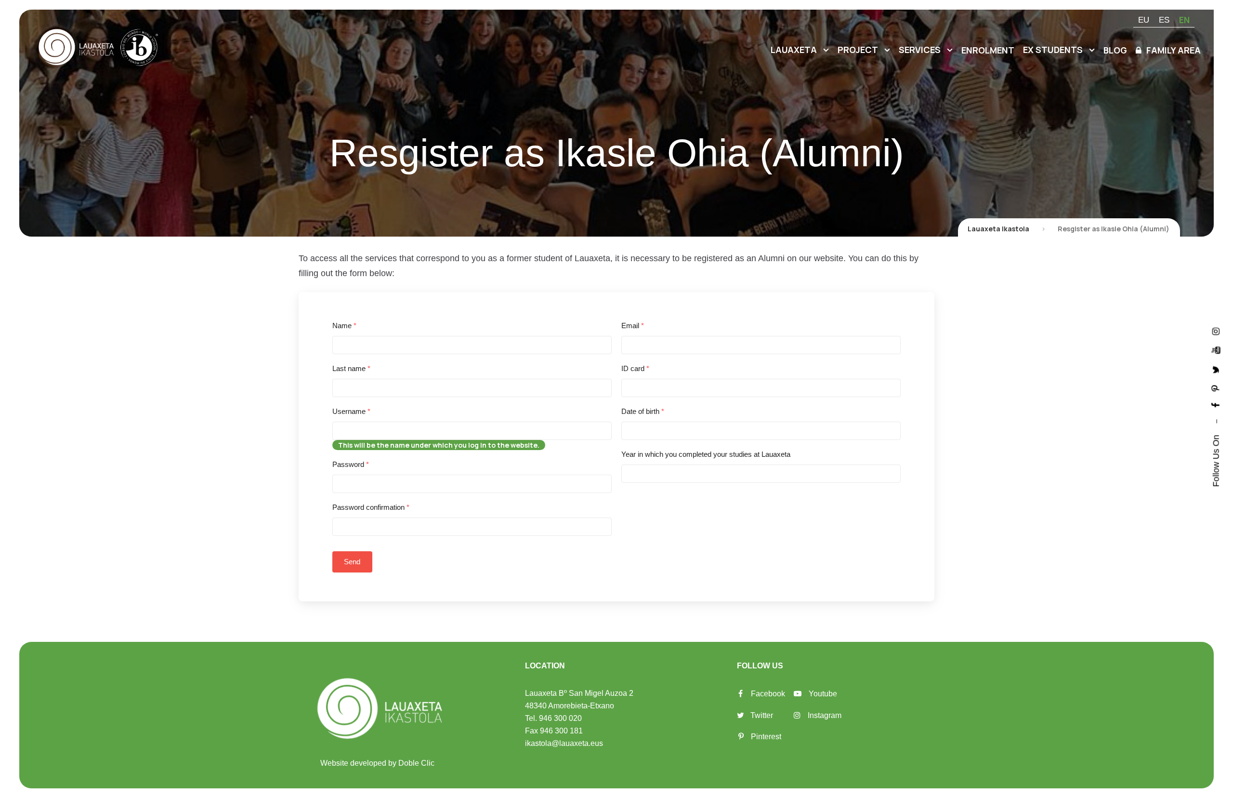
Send (352, 562)
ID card (635, 368)
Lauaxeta (794, 49)
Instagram (824, 715)
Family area (1173, 50)
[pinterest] (1216, 388)
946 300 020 (560, 718)
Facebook (768, 694)
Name (344, 325)
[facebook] (1216, 405)
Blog (1115, 50)
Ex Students (1053, 49)
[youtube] (1216, 350)
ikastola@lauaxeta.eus (564, 743)
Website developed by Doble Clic (377, 763)
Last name (351, 368)
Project (858, 49)
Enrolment (987, 50)
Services (920, 49)
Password (350, 464)
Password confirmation (370, 507)
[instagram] (1216, 331)
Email (632, 325)
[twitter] (1216, 369)
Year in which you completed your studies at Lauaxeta (705, 454)
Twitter (761, 715)
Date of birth (642, 411)
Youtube (823, 694)
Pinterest (766, 736)
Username (351, 411)
